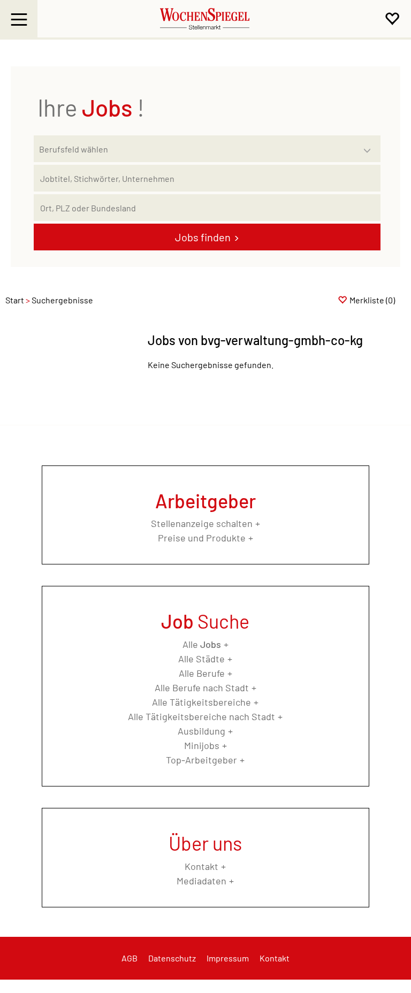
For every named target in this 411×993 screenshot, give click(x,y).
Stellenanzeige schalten (202, 523)
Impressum (228, 958)
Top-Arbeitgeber (201, 760)
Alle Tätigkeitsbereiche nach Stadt (201, 716)
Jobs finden (203, 237)
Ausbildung (201, 731)
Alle (201, 644)
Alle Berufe (202, 673)
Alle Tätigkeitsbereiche (201, 702)
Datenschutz (172, 958)
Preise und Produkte (202, 538)
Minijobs (201, 745)
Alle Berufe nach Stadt (202, 687)
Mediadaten (201, 881)
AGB (129, 958)
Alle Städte (201, 658)
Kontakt (201, 866)
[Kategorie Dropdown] (369, 146)
